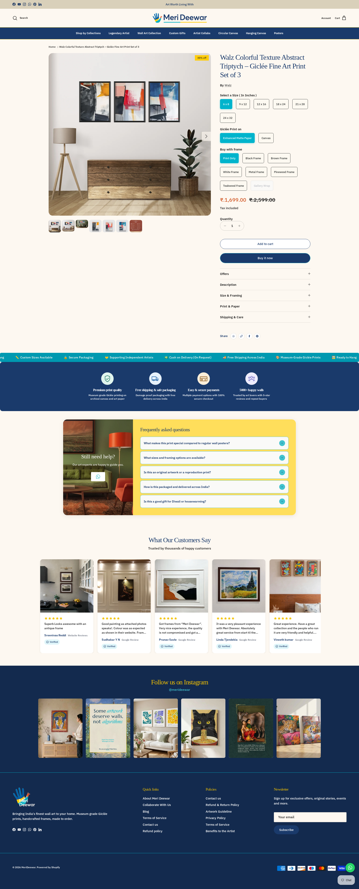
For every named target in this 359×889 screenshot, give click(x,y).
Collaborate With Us (157, 805)
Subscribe (286, 830)
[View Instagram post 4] (203, 728)
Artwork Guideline (219, 811)
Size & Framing (231, 295)
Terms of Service (154, 818)
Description (228, 285)
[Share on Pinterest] (257, 336)
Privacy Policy (216, 818)
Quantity (226, 219)
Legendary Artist (119, 33)
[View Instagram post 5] (251, 728)
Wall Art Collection (149, 33)
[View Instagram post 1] (60, 728)
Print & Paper (230, 306)
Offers (224, 274)
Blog (146, 811)
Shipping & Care (231, 317)
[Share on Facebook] (249, 336)
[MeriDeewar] (179, 18)
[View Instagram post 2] (108, 728)
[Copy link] (241, 336)
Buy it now (265, 258)
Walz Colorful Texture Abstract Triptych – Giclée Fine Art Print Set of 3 (99, 46)
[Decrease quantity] (223, 225)
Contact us (150, 825)
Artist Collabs (201, 33)
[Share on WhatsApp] (233, 336)
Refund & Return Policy (222, 805)
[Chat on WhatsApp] (350, 867)
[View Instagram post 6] (299, 728)
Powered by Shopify (48, 867)
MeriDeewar (28, 867)
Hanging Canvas (256, 33)
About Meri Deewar (156, 798)
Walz (228, 85)
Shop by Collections (88, 33)
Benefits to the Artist (220, 831)
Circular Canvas (228, 33)
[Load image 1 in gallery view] (130, 134)
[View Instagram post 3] (156, 728)
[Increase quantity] (240, 225)
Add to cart (265, 244)
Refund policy (152, 831)
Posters (278, 33)
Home (52, 46)
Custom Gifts (177, 33)
